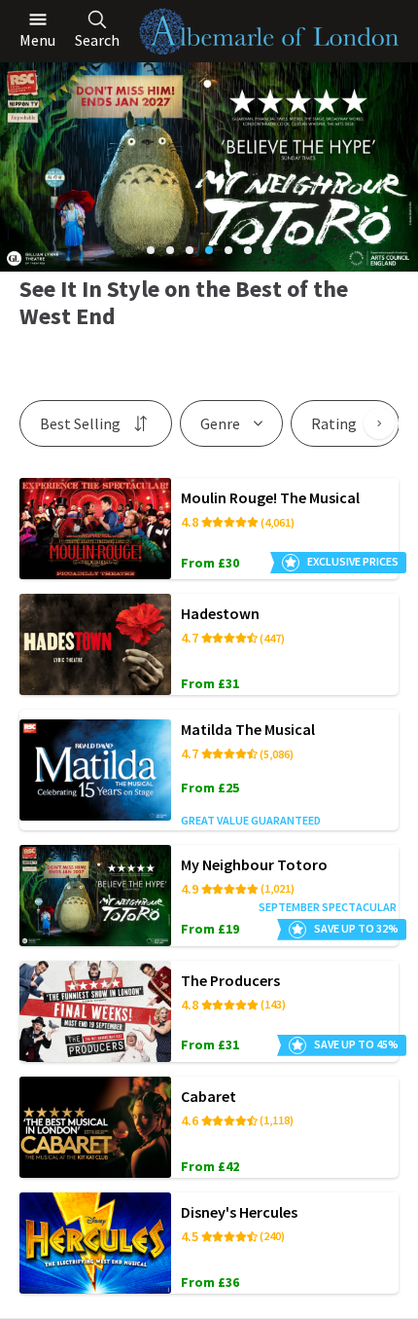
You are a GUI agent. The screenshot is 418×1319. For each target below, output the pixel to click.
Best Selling (80, 423)
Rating (334, 423)
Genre (220, 423)
